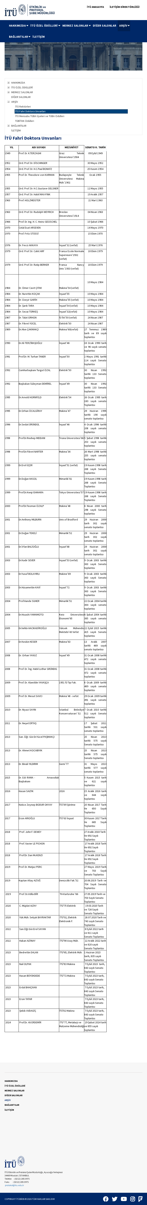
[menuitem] (18, 25)
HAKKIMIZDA (17, 25)
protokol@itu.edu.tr (14, 1185)
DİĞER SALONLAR (104, 25)
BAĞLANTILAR (18, 36)
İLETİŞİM (39, 36)
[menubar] (74, 31)
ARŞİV (123, 25)
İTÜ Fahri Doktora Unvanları (30, 111)
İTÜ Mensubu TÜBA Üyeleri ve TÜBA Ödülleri (39, 116)
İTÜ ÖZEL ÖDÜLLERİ (44, 25)
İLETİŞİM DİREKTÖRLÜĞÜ (125, 7)
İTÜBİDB (20, 1199)
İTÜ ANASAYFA (95, 7)
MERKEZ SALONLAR (75, 25)
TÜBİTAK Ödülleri (24, 121)
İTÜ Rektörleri (23, 106)
